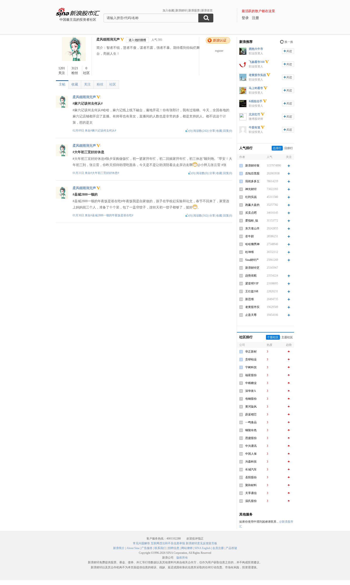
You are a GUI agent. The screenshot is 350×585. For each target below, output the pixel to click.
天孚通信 (251, 493)
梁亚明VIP (252, 283)
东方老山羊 (252, 228)
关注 (87, 84)
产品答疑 (231, 548)
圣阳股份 (251, 477)
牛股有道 (254, 127)
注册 (255, 18)
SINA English (202, 548)
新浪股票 (194, 10)
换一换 (289, 42)
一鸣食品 (251, 422)
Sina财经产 (252, 260)
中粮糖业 (251, 383)
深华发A (250, 391)
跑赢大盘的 (252, 205)
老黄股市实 (252, 307)
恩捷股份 (251, 438)
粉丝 (100, 84)
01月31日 (79, 173)
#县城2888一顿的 (85, 194)
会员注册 (218, 548)
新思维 (249, 299)
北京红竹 (254, 114)
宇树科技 (251, 367)
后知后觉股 (252, 173)
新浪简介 (119, 548)
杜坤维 (249, 252)
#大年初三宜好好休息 (88, 152)
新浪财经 (181, 10)
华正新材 (251, 351)
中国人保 (251, 453)
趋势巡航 (251, 275)
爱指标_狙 (251, 220)
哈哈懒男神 (252, 244)
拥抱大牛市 (256, 48)
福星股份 (251, 375)
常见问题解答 (141, 543)
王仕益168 (251, 291)
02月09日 (79, 130)
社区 (112, 84)
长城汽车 (251, 469)
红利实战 (251, 197)
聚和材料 (251, 485)
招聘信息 (173, 548)
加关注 (288, 51)
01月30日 (79, 215)
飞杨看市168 (257, 62)
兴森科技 (251, 461)
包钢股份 (251, 398)
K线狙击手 (255, 101)
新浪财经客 (252, 165)
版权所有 (182, 557)
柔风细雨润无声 (108, 39)
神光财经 (251, 189)
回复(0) (227, 130)
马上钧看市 (256, 88)
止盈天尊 (251, 315)
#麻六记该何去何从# (88, 103)
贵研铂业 (251, 359)
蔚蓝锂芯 (251, 414)
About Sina (132, 548)
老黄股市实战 (257, 75)
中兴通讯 (251, 446)
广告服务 (147, 548)
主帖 (62, 84)
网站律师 (187, 548)
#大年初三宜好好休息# (104, 173)
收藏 (74, 84)
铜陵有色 (251, 430)
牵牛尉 (249, 236)
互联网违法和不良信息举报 (168, 543)
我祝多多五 (252, 181)
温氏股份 (251, 501)
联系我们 (160, 548)
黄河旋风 (251, 406)
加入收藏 (168, 10)
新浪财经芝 (252, 267)
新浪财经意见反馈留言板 (201, 543)
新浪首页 (207, 10)
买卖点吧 (251, 212)
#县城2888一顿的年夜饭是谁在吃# (111, 215)
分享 (212, 130)
